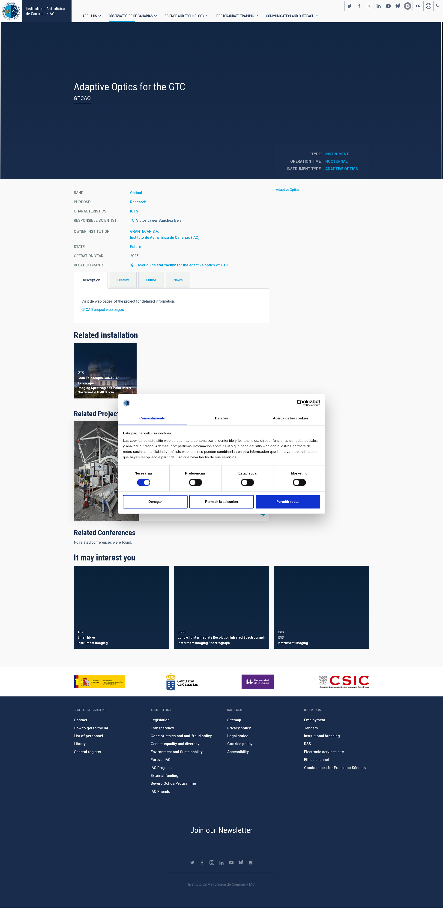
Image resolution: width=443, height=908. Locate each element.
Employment (314, 720)
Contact (80, 720)
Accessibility (238, 752)
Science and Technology (184, 16)
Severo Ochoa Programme (173, 783)
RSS (307, 744)
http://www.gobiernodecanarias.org (182, 681)
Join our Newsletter (221, 830)
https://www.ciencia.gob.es (99, 681)
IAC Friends (160, 791)
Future (135, 247)
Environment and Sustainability (177, 752)
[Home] (11, 11)
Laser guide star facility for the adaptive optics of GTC (182, 265)
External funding (164, 775)
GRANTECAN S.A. (144, 231)
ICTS (134, 211)
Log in (428, 6)
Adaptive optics (341, 169)
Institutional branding (322, 736)
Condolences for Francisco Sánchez (335, 768)
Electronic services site (324, 752)
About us (90, 16)
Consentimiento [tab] (152, 418)
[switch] (195, 482)
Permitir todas (287, 502)
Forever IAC (161, 760)
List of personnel (88, 736)
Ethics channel (316, 760)
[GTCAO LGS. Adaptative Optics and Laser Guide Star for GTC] (263, 514)
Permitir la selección (221, 502)
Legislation (160, 720)
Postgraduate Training (235, 16)
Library (80, 744)
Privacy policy (239, 728)
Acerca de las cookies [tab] (290, 418)
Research (138, 202)
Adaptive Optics (287, 190)
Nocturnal (336, 161)
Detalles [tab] (221, 418)
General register (87, 752)
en (418, 6)
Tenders (311, 728)
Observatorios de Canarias (131, 16)
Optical (136, 193)
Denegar (155, 502)
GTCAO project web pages (102, 309)
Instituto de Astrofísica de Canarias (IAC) (165, 237)
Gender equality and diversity (175, 744)
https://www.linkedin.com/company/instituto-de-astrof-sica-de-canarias (378, 6)
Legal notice (237, 736)
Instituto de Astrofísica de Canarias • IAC (45, 11)
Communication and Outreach (290, 16)
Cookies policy (239, 744)
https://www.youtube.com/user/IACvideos (388, 6)
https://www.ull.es (258, 681)
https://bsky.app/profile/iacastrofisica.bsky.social (398, 6)
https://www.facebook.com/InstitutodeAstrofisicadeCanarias (359, 6)
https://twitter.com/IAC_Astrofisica (349, 6)
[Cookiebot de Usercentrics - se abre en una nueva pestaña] (300, 403)
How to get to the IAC (92, 728)
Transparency (162, 728)
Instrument (337, 154)
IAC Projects (161, 768)
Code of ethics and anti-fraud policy (181, 736)
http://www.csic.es (344, 681)
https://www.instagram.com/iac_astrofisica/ (369, 6)
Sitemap (234, 720)
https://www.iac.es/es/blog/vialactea (408, 6)
